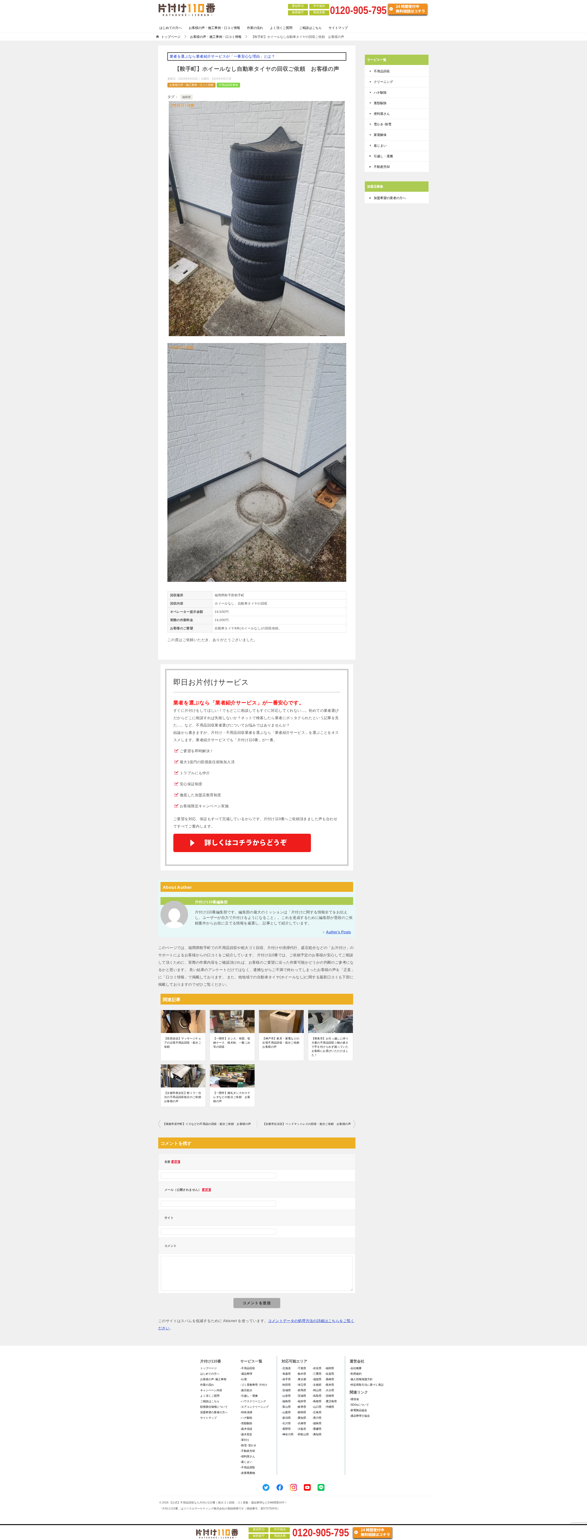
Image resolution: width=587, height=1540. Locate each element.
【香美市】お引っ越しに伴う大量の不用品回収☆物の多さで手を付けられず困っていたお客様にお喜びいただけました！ (330, 1047)
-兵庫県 (301, 1423)
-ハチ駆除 (246, 1417)
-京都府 (316, 1384)
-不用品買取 (247, 1467)
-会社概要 (356, 1368)
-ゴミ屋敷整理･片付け (253, 1384)
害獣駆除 (380, 103)
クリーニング (383, 82)
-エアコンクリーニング (254, 1406)
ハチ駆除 (380, 92)
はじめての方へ (170, 28)
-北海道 (286, 1368)
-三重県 (316, 1373)
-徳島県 (316, 1423)
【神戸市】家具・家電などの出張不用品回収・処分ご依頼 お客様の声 (281, 1042)
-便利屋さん (247, 1456)
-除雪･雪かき (248, 1445)
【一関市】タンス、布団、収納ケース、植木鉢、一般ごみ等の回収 (231, 1042)
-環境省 (354, 1399)
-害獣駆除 (246, 1423)
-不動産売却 (247, 1451)
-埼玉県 (301, 1384)
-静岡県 (301, 1412)
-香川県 (316, 1417)
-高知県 (316, 1434)
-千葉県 (301, 1368)
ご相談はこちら (310, 28)
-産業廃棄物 (247, 1473)
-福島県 (286, 1401)
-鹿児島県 (331, 1401)
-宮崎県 (329, 1395)
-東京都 (301, 1379)
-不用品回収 (247, 1368)
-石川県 (286, 1423)
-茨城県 (301, 1395)
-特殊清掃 (246, 1412)
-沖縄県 (329, 1406)
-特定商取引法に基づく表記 (367, 1384)
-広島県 (316, 1412)
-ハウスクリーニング (253, 1401)
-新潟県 (286, 1417)
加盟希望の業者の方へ (390, 198)
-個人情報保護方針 (361, 1379)
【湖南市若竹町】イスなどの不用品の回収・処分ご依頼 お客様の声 (207, 1124)
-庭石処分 (246, 1390)
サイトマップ (338, 28)
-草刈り (244, 1439)
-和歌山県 (303, 1434)
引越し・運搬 (383, 156)
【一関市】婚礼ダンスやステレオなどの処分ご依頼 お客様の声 (231, 1097)
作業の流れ (255, 28)
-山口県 (316, 1406)
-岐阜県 (301, 1406)
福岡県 (186, 97)
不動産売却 (382, 167)
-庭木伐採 (246, 1428)
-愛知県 (301, 1417)
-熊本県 (329, 1384)
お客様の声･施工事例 (213, 1379)
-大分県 (329, 1390)
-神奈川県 (288, 1434)
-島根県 (316, 1401)
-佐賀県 (329, 1373)
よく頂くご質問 (281, 28)
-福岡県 (329, 1368)
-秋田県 (286, 1384)
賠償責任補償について (214, 1406)
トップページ (208, 1368)
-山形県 (286, 1395)
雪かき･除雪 (382, 124)
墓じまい (380, 145)
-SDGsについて (359, 1404)
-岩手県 (286, 1379)
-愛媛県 (316, 1428)
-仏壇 (243, 1379)
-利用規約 (356, 1373)
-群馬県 (301, 1390)
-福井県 (301, 1401)
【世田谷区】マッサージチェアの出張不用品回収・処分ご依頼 (182, 1042)
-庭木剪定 (246, 1434)
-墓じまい (246, 1462)
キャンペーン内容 (211, 1390)
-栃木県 (301, 1373)
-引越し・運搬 (249, 1395)
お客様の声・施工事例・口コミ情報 (214, 28)
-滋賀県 (316, 1379)
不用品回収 (382, 71)
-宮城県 (286, 1390)
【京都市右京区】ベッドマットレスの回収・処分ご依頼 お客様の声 (307, 1124)
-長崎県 (329, 1379)
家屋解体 (380, 135)
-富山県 (286, 1406)
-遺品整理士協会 (360, 1415)
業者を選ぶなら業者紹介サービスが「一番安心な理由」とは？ (222, 56)
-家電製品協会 (358, 1410)
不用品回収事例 (228, 85)
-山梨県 (286, 1412)
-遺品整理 (246, 1373)
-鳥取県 (316, 1395)
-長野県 (286, 1428)
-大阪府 (301, 1428)
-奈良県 (316, 1368)
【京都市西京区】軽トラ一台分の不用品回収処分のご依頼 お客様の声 (183, 1097)
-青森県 (286, 1373)
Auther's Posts (338, 932)
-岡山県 (316, 1390)
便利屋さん (382, 113)
